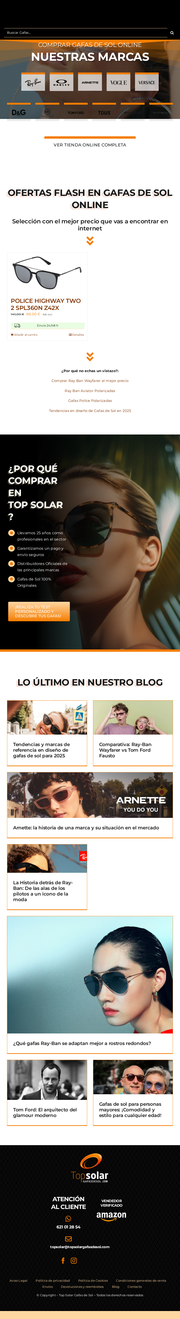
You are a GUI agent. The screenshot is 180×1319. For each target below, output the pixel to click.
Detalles (78, 334)
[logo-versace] (147, 79)
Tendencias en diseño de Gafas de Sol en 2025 (90, 410)
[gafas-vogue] (118, 79)
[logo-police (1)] (132, 110)
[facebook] (63, 1261)
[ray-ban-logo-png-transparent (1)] (33, 79)
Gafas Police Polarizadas (90, 400)
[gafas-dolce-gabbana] (19, 110)
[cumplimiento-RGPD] (111, 1234)
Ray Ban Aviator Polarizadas (90, 391)
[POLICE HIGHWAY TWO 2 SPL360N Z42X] (47, 273)
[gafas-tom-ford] (76, 110)
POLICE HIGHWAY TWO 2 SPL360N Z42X (46, 304)
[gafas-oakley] (61, 79)
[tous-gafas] (104, 110)
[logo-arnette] (90, 79)
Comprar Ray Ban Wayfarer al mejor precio (90, 380)
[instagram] (74, 1261)
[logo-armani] (161, 110)
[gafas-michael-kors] (47, 110)
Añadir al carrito (26, 334)
